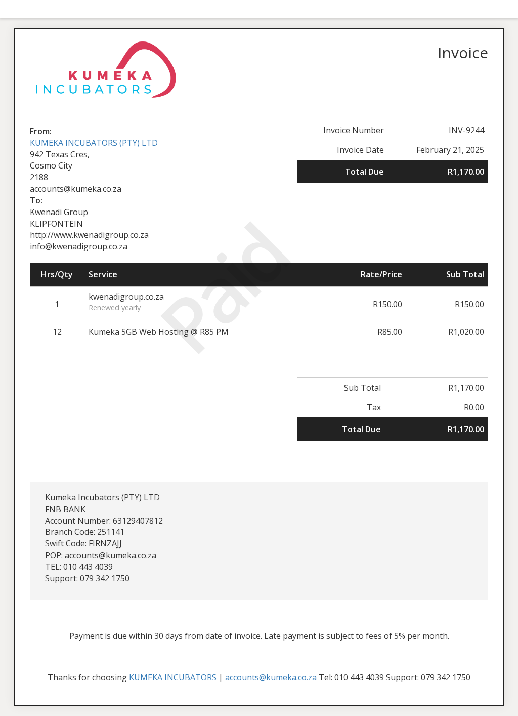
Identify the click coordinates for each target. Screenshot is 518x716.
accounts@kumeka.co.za (271, 677)
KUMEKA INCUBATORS (173, 677)
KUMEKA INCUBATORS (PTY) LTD (94, 142)
